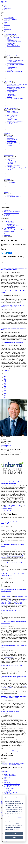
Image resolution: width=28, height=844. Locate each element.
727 (5, 377)
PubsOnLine (7, 210)
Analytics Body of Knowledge (14, 71)
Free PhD (9, 97)
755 (5, 395)
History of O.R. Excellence (13, 46)
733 (5, 386)
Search (5, 27)
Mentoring (9, 70)
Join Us (5, 23)
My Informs (7, 25)
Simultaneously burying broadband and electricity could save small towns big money (14, 697)
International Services (12, 90)
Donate (5, 6)
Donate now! (4, 771)
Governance (10, 163)
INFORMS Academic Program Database (17, 84)
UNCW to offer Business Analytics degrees (12, 342)
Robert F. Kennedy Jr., (6, 596)
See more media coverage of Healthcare (10, 610)
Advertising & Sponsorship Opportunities (17, 168)
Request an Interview (9, 231)
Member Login (7, 8)
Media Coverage (8, 228)
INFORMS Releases (9, 221)
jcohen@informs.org (6, 445)
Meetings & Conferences (10, 108)
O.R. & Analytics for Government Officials (14, 229)
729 (5, 380)
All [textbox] (2, 262)
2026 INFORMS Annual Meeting (12, 211)
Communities (7, 179)
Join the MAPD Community (14, 196)
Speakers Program (11, 91)
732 (5, 384)
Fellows (9, 39)
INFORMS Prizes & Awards (14, 37)
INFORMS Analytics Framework (15, 60)
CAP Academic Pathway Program (15, 64)
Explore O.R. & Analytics (10, 19)
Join (5, 5)
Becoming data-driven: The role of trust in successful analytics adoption (12, 482)
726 (5, 376)
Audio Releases (11, 224)
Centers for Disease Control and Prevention (12, 601)
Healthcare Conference (12, 115)
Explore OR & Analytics (10, 775)
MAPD (6, 192)
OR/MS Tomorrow (11, 141)
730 (5, 381)
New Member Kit (11, 95)
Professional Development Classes (15, 58)
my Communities (11, 182)
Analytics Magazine (12, 139)
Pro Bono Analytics (11, 67)
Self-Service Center (11, 162)
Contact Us (9, 169)
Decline (14, 837)
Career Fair (9, 68)
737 (5, 391)
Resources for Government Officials (16, 87)
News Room (10, 166)
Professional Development (10, 55)
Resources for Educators (13, 85)
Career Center (10, 65)
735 (5, 388)
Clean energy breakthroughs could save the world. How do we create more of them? (14, 677)
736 (5, 390)
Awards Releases (11, 227)
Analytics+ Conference (12, 112)
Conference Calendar (12, 119)
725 (5, 374)
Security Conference (12, 117)
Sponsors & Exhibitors (12, 122)
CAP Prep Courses (11, 61)
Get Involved (7, 20)
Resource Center (8, 81)
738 (5, 393)
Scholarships (10, 44)
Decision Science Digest (13, 225)
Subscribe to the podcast (7, 510)
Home (5, 233)
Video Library (10, 94)
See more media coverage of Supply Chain (11, 665)
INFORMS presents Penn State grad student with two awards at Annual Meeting (14, 268)
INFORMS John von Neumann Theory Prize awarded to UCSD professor (12, 306)
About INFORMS (8, 155)
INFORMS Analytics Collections (15, 143)
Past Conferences (11, 124)
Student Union (10, 92)
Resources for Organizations (14, 88)
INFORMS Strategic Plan (13, 165)
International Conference (13, 114)
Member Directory (11, 161)
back (5, 36)
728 (5, 379)
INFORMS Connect (9, 215)
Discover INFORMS (9, 18)
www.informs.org (13, 751)
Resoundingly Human (6, 508)
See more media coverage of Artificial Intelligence (13, 562)
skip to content (4, 1)
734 (5, 387)
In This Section (4, 218)
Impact (5, 22)
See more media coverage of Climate (10, 711)
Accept (14, 833)
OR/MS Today (10, 138)
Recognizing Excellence (10, 34)
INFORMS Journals (12, 136)
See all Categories (5, 713)
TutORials (9, 145)
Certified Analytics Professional (14, 63)
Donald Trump (9, 657)
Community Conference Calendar (15, 121)
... (4, 373)
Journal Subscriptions (12, 142)
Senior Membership (11, 40)
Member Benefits (11, 158)
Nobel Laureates (11, 43)
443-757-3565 (4, 446)
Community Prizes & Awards (14, 41)
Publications (7, 133)
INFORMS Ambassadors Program (15, 98)
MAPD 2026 (10, 118)
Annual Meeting (11, 111)
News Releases (10, 222)
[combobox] (14, 263)
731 (5, 383)
